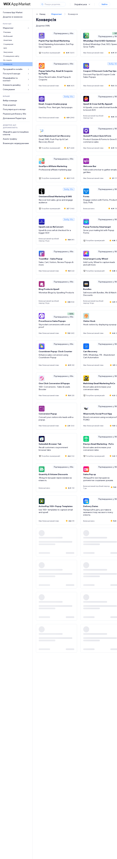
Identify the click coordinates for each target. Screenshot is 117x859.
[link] (16, 12)
